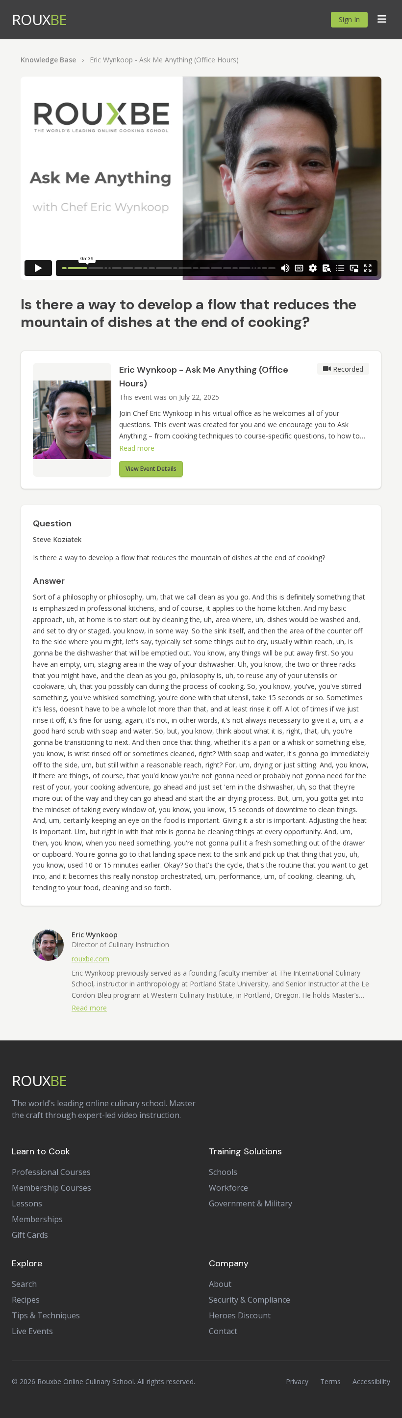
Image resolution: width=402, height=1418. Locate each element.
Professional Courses (51, 1172)
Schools (223, 1172)
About (220, 1284)
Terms (330, 1381)
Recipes (26, 1299)
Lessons (27, 1203)
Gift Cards (30, 1234)
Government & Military (250, 1203)
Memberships (37, 1219)
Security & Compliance (249, 1299)
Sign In (349, 19)
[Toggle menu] (382, 19)
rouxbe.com (90, 958)
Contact (223, 1331)
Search (24, 1284)
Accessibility (371, 1381)
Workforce (228, 1187)
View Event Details (151, 468)
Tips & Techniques (46, 1315)
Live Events (32, 1331)
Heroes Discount (240, 1315)
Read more (136, 448)
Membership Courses (51, 1187)
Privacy (297, 1381)
